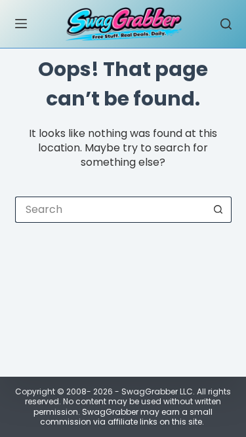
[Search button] (218, 210)
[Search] (226, 23)
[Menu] (21, 23)
